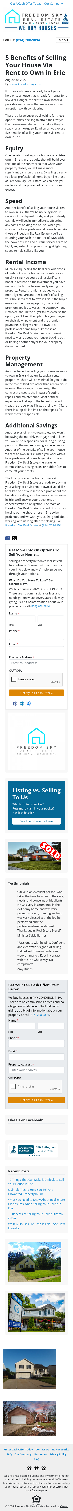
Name (14, 613)
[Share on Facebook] (7, 538)
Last (40, 624)
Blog (36, 1459)
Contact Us (42, 1449)
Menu (63, 40)
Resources (40, 1454)
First (11, 624)
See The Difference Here (36, 821)
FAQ (9, 1454)
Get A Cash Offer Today (25, 4)
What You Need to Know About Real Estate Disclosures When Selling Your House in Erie (36, 1204)
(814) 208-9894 (28, 40)
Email (13, 644)
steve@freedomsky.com (25, 84)
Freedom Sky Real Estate (21, 525)
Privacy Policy (58, 1454)
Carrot (64, 1506)
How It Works (60, 1449)
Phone (14, 631)
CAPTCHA (15, 671)
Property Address (22, 657)
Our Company (53, 4)
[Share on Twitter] (14, 538)
